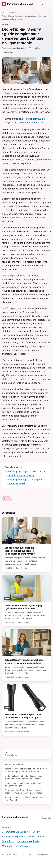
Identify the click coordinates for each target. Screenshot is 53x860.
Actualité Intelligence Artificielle (18, 836)
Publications (15, 12)
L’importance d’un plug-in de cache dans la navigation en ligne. (24, 784)
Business (42, 836)
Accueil (5, 12)
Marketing (7, 846)
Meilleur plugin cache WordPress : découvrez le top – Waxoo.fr (26, 798)
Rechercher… (11, 755)
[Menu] (49, 4)
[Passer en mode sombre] (43, 4)
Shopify (6, 24)
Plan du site (46, 818)
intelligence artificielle (28, 841)
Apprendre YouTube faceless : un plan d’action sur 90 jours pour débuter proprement (26, 770)
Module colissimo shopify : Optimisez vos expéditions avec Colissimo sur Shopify (23, 777)
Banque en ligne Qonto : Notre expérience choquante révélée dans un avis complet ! (24, 791)
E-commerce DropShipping (16, 832)
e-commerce (22, 846)
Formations (8, 841)
